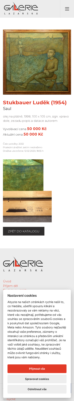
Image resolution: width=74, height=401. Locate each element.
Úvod (7, 281)
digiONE (11, 399)
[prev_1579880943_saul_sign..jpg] (23, 175)
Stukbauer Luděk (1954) (35, 102)
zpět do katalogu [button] (23, 231)
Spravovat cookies (37, 379)
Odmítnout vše (37, 389)
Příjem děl (10, 286)
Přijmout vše (37, 368)
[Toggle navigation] (67, 9)
